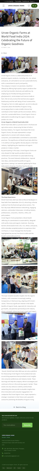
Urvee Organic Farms (11, 464)
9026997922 (7, 453)
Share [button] (5, 53)
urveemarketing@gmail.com (11, 456)
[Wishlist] (29, 6)
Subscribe (27, 425)
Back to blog (21, 407)
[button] (4, 6)
